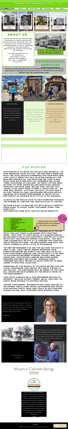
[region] (9, 20)
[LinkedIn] (37, 424)
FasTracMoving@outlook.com (17, 355)
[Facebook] (33, 424)
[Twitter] (35, 424)
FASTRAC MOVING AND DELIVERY (34, 3)
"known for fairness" (34, 6)
